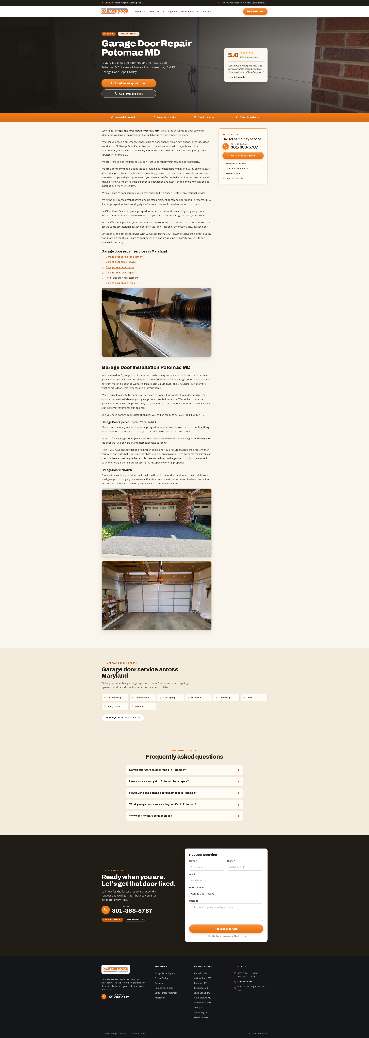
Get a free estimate (243, 155)
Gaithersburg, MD (202, 978)
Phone (231, 860)
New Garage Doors (164, 988)
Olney (249, 697)
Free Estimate (255, 11)
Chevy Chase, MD (202, 1002)
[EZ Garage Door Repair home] (114, 11)
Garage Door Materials (166, 992)
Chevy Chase (113, 706)
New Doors (156, 11)
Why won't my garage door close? (184, 816)
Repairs (139, 11)
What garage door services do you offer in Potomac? (184, 804)
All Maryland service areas (121, 717)
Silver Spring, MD (202, 992)
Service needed (196, 887)
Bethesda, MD (201, 988)
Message (193, 900)
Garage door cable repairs (121, 261)
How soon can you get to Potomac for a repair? (184, 781)
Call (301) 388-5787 (131, 93)
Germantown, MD (202, 997)
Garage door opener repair (121, 283)
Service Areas (188, 11)
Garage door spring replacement (124, 256)
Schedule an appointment (131, 83)
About (205, 11)
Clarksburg (224, 697)
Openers (172, 11)
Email (192, 874)
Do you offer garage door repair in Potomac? (184, 770)
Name (193, 860)
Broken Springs (162, 978)
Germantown (142, 697)
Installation (160, 997)
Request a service (226, 928)
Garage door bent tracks (120, 267)
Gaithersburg (114, 697)
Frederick (140, 706)
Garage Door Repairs (165, 973)
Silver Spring (169, 697)
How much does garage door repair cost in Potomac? (184, 793)
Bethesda (196, 697)
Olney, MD (199, 1007)
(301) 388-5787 (244, 981)
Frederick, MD (201, 1017)
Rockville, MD (200, 973)
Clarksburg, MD (201, 1012)
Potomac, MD (201, 983)
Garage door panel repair (120, 272)
